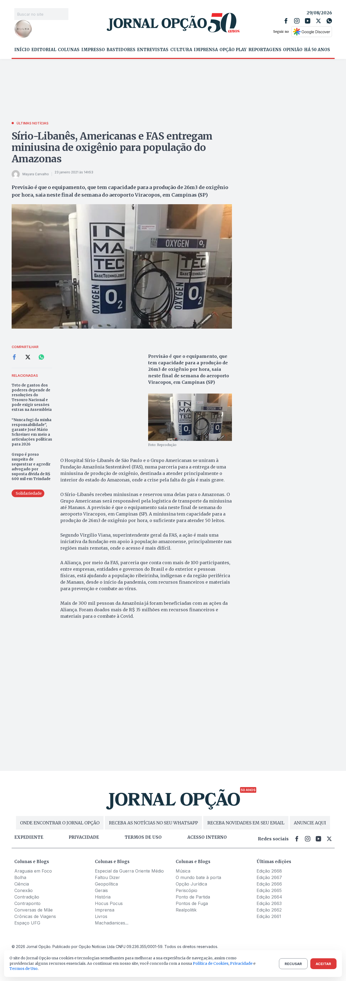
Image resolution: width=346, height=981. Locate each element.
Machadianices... (111, 923)
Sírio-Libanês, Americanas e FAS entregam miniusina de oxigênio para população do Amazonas (112, 147)
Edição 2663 (269, 903)
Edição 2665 (269, 890)
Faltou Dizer (107, 877)
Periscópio (186, 890)
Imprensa (206, 49)
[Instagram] (297, 21)
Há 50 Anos (317, 49)
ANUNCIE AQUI (310, 822)
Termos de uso (143, 837)
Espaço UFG (27, 923)
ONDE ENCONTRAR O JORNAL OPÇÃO (59, 822)
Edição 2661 (269, 916)
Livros (101, 916)
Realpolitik (186, 910)
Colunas (68, 49)
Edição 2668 (269, 871)
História (103, 897)
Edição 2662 (269, 910)
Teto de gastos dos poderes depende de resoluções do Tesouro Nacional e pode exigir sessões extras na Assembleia (32, 397)
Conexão (23, 890)
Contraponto (27, 903)
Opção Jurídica (191, 884)
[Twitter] (318, 21)
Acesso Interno (207, 837)
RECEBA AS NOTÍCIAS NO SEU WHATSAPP (153, 822)
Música (183, 871)
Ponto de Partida (193, 897)
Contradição (26, 897)
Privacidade (84, 837)
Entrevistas (152, 49)
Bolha (20, 877)
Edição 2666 (269, 884)
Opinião (292, 49)
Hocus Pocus (109, 903)
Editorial (43, 49)
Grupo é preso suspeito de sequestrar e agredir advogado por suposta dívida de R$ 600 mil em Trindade (31, 466)
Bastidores (121, 49)
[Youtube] (307, 21)
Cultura (181, 49)
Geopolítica (106, 884)
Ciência (21, 884)
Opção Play (233, 49)
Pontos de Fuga (192, 903)
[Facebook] (286, 21)
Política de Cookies (210, 963)
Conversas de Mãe (33, 910)
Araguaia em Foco (33, 871)
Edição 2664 (269, 897)
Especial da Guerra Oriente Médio (129, 871)
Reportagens (264, 49)
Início (22, 49)
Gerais (101, 890)
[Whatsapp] (329, 21)
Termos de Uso (23, 968)
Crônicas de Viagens (35, 916)
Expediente (28, 837)
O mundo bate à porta (198, 877)
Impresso (93, 49)
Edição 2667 (269, 877)
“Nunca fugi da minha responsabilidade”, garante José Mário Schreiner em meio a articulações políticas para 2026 (32, 432)
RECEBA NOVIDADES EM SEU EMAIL (245, 822)
